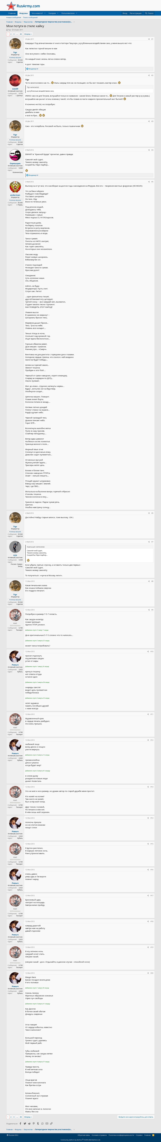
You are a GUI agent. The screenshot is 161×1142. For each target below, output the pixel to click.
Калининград (18, 172)
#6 (152, 513)
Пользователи (68, 13)
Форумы (23, 13)
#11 (152, 714)
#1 (152, 39)
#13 (152, 787)
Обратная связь (84, 1135)
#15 (152, 844)
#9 (152, 610)
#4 (152, 150)
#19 (152, 947)
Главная (12, 13)
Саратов (19, 62)
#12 (152, 740)
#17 (152, 895)
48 (21, 34)
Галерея (52, 13)
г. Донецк (19, 95)
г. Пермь (19, 205)
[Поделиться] (149, 39)
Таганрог (19, 630)
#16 (152, 870)
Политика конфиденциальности (121, 1135)
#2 (152, 75)
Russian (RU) (13, 1135)
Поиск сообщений (30, 17)
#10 (152, 651)
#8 (152, 581)
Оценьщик (15, 163)
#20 (152, 973)
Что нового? (37, 13)
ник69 (15, 88)
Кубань (20, 672)
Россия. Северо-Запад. (17, 565)
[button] (45, 13)
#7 (152, 542)
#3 (152, 121)
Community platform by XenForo (80, 1140)
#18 (152, 921)
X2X (15, 555)
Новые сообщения (13, 17)
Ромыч (15, 664)
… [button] (17, 34)
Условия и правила (99, 1135)
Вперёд (27, 34)
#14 (152, 818)
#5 (152, 182)
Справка (139, 1135)
